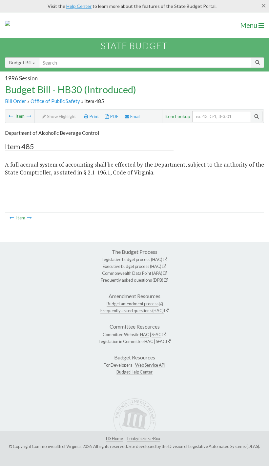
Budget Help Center (134, 372)
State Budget (134, 45)
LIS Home (114, 438)
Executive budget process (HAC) (132, 266)
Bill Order (15, 101)
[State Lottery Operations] (29, 116)
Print (93, 116)
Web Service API (150, 365)
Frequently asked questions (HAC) (132, 310)
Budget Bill (20, 62)
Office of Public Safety (55, 101)
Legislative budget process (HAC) (132, 259)
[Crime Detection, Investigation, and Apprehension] (11, 116)
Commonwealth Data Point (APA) (132, 273)
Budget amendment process (132, 303)
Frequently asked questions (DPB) (132, 280)
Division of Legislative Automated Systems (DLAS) (213, 446)
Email (134, 116)
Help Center (79, 6)
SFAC (156, 334)
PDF (113, 116)
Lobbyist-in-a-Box (143, 438)
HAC (144, 334)
